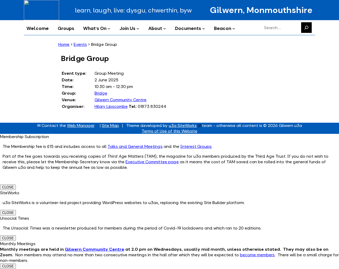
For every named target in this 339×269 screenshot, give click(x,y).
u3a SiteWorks (183, 125)
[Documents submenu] (203, 28)
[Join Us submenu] (137, 28)
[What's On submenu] (109, 28)
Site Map (110, 125)
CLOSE (8, 187)
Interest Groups (196, 146)
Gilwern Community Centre (120, 100)
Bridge (101, 93)
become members (257, 255)
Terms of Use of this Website (169, 131)
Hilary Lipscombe (111, 106)
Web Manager (81, 125)
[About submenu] (164, 28)
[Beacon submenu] (233, 28)
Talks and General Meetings (135, 146)
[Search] (306, 27)
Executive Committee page (152, 162)
